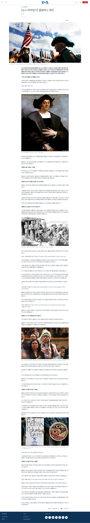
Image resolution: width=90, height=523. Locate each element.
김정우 (22, 14)
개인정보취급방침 (26, 519)
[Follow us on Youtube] (53, 517)
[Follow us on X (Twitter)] (49, 517)
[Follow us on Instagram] (56, 517)
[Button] (67, 20)
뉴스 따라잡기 (24, 7)
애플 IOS (3, 519)
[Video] (80, 2)
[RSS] (59, 517)
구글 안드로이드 (5, 516)
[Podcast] (63, 517)
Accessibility (26, 516)
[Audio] (76, 2)
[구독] (66, 517)
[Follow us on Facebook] (46, 517)
